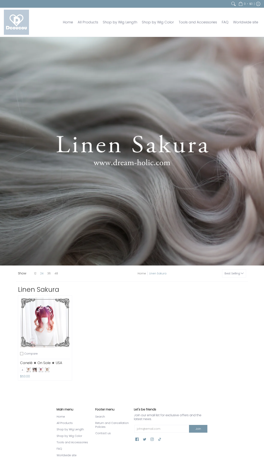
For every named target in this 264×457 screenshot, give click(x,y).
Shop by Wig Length (70, 429)
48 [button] (56, 273)
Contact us (103, 433)
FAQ (59, 449)
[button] (245, 4)
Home (142, 273)
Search (100, 417)
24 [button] (41, 273)
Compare (31, 354)
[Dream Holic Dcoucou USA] (16, 22)
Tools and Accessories (72, 442)
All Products (65, 423)
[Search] (233, 4)
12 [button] (35, 273)
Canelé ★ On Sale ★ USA (41, 362)
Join (198, 429)
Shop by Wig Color (69, 436)
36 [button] (49, 273)
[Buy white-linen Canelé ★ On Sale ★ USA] (45, 322)
